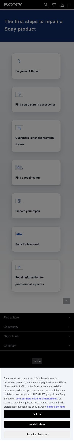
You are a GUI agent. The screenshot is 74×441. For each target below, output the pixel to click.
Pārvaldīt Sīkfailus (37, 434)
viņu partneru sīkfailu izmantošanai (36, 398)
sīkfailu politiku (55, 406)
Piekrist (37, 414)
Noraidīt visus (37, 424)
